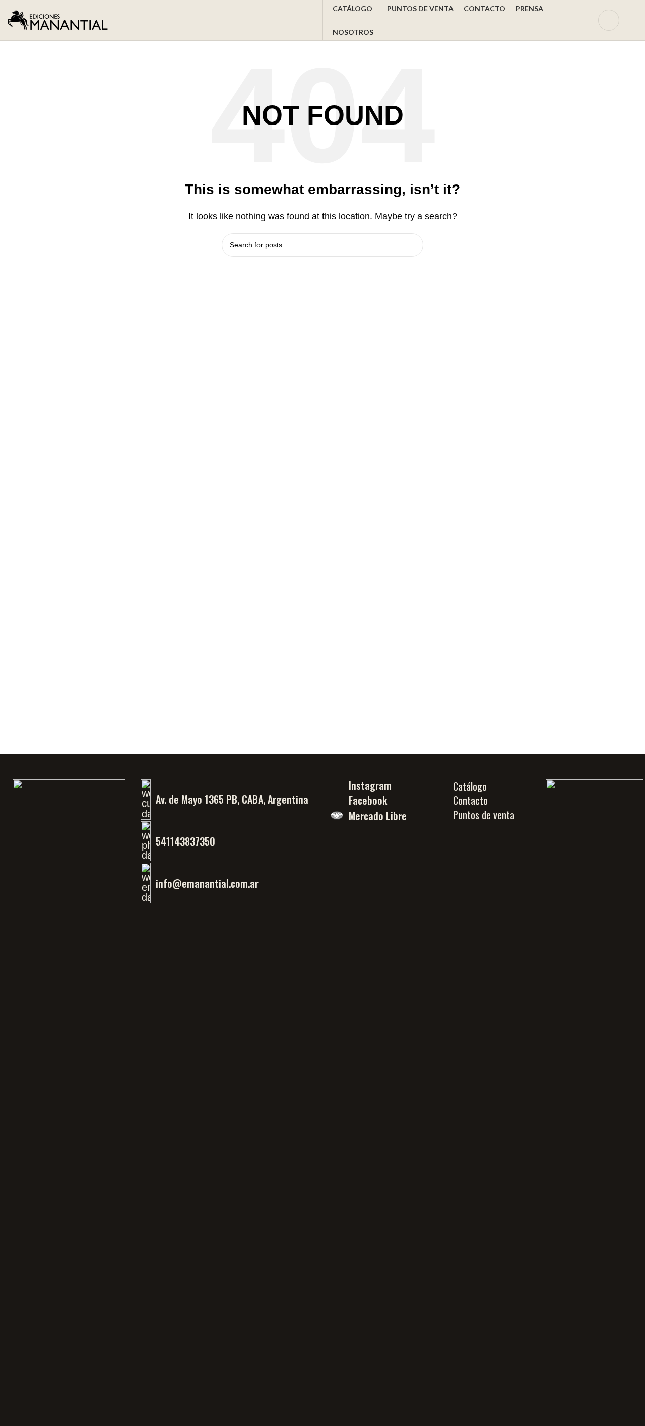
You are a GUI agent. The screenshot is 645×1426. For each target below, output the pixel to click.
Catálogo (470, 786)
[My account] (608, 20)
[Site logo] (58, 19)
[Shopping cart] (633, 20)
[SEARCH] (411, 245)
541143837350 (185, 841)
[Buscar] (584, 20)
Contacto (470, 800)
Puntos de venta (483, 814)
